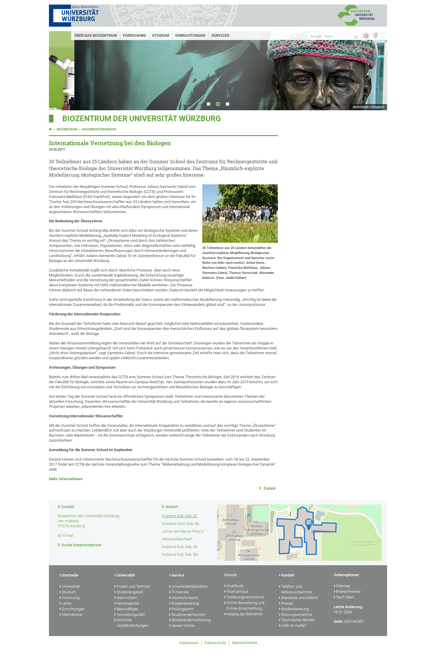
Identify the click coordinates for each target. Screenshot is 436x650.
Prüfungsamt (182, 609)
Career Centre (182, 625)
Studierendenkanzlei (188, 614)
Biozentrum (67, 129)
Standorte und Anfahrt (299, 597)
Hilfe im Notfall (293, 625)
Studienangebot (130, 592)
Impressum (188, 643)
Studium (160, 35)
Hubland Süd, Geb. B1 (180, 516)
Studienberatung (185, 603)
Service (177, 575)
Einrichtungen (190, 35)
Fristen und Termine (133, 586)
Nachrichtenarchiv (99, 129)
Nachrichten (127, 597)
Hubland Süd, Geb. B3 (180, 554)
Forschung (134, 35)
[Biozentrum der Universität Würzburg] (356, 25)
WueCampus (237, 591)
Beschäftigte (127, 609)
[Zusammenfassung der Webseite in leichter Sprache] (366, 36)
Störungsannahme (296, 614)
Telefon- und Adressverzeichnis (296, 589)
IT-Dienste (180, 592)
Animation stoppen (368, 107)
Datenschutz (215, 643)
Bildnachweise (348, 591)
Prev (59, 70)
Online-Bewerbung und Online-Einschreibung (245, 606)
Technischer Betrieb (298, 620)
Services (220, 35)
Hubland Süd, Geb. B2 (180, 546)
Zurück (269, 488)
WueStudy (235, 586)
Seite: (338, 621)
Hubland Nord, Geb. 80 (180, 523)
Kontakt (67, 507)
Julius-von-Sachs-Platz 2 (182, 531)
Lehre (66, 603)
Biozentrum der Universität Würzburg (141, 118)
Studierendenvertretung (191, 620)
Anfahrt (172, 507)
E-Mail (68, 535)
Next (376, 70)
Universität (71, 586)
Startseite (70, 575)
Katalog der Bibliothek (244, 614)
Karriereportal (128, 603)
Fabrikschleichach (177, 539)
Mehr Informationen (66, 479)
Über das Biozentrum (95, 35)
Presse (287, 603)
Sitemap (343, 586)
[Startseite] (50, 129)
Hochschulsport (184, 597)
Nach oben (345, 597)
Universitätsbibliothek (189, 586)
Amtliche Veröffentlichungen (132, 623)
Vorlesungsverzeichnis (245, 597)
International (72, 614)
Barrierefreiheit (244, 643)
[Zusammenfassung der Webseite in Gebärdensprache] (375, 36)
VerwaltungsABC (131, 614)
